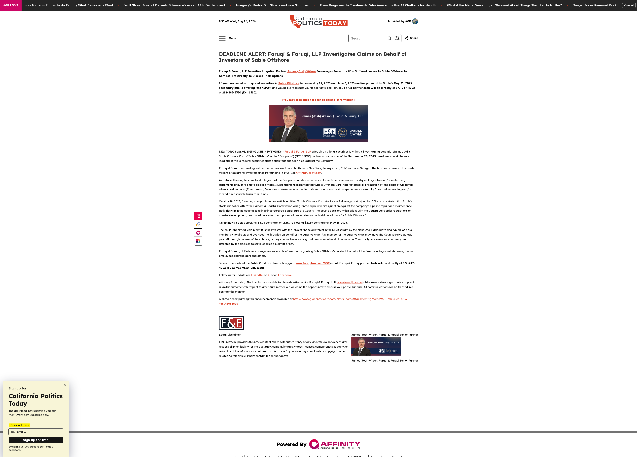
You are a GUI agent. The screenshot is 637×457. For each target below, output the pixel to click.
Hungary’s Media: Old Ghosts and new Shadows (272, 5)
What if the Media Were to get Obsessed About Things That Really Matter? (504, 5)
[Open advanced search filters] (397, 38)
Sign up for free (36, 440)
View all (629, 5)
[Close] (64, 384)
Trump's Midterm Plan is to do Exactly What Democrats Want (66, 5)
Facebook (284, 275)
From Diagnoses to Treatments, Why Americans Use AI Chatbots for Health (378, 5)
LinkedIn (257, 275)
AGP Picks (10, 5)
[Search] (389, 38)
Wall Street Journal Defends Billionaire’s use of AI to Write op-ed (174, 5)
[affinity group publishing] (198, 233)
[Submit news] (198, 216)
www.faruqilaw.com (308, 172)
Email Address (19, 425)
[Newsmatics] (198, 241)
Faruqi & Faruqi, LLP (297, 151)
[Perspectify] (198, 224)
